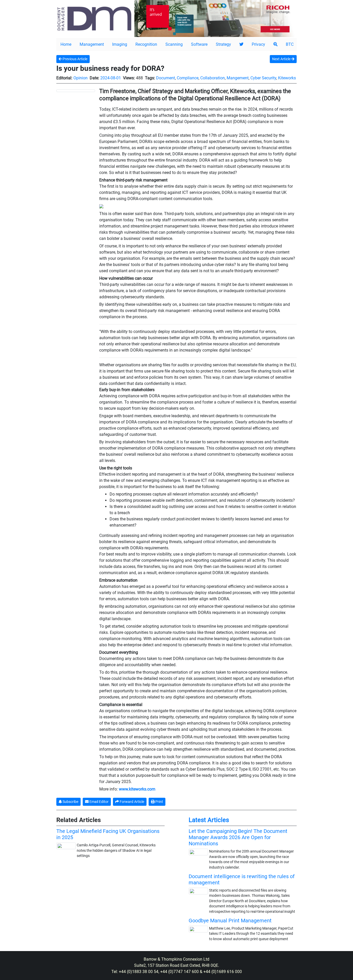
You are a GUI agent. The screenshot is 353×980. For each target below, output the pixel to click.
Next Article (281, 59)
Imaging (119, 44)
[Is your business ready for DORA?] (75, 90)
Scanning (174, 44)
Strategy (223, 44)
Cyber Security (263, 77)
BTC (290, 44)
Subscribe (70, 802)
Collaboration (212, 77)
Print (159, 802)
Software (199, 44)
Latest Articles (209, 820)
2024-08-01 (110, 77)
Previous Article (74, 59)
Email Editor (99, 802)
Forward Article (131, 802)
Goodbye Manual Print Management (230, 920)
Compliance (187, 77)
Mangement (238, 77)
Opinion (80, 77)
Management (92, 44)
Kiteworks (287, 77)
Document (165, 77)
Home (65, 44)
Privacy (258, 44)
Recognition (146, 44)
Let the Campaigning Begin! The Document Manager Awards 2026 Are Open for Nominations (238, 837)
